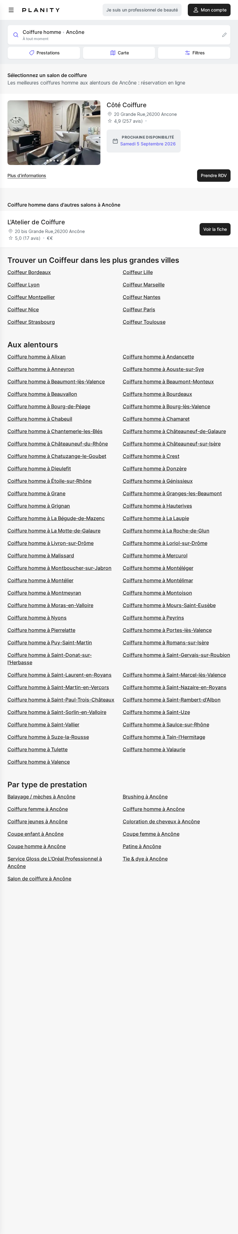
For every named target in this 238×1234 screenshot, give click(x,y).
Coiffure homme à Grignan (38, 506)
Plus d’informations (26, 175)
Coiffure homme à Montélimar (158, 580)
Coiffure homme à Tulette (37, 749)
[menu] (11, 10)
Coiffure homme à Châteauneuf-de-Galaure (174, 431)
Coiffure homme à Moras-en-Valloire (50, 605)
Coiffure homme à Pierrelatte (41, 630)
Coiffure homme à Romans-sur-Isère (166, 642)
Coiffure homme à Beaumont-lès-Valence (56, 381)
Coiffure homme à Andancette (158, 357)
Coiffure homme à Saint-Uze (156, 712)
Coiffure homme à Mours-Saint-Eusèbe (169, 605)
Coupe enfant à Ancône (35, 834)
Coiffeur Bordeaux (29, 272)
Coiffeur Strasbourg (31, 322)
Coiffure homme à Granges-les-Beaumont (172, 493)
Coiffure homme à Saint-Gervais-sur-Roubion (176, 655)
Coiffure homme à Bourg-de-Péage (48, 406)
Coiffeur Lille (138, 272)
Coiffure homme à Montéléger (158, 568)
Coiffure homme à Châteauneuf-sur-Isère (172, 444)
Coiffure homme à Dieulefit (39, 468)
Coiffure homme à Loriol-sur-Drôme (165, 543)
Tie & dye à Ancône (145, 859)
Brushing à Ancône (145, 796)
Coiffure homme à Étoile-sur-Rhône (49, 481)
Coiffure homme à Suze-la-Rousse (48, 737)
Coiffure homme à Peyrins (153, 618)
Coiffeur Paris (139, 309)
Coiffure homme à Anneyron (40, 369)
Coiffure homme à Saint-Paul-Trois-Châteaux (60, 700)
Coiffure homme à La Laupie (156, 518)
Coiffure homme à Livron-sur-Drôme (50, 543)
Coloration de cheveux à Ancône (161, 821)
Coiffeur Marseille (144, 284)
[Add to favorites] (93, 108)
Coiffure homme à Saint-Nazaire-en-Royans (175, 687)
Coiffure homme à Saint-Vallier (43, 724)
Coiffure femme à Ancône (37, 809)
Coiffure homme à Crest (151, 456)
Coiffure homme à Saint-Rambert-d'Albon (172, 700)
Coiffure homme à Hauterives (157, 506)
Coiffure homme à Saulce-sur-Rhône (166, 724)
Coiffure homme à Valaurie (154, 749)
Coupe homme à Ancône (36, 846)
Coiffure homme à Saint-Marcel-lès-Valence (174, 675)
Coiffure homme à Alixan (36, 357)
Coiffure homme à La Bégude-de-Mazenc (56, 518)
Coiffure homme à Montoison (157, 593)
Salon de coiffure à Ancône (39, 878)
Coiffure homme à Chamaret (156, 419)
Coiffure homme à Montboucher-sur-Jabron (59, 568)
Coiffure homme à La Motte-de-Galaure (53, 531)
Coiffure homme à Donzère (155, 468)
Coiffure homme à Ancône (154, 809)
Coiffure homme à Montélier (40, 580)
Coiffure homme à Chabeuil (39, 419)
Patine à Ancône (142, 846)
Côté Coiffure (127, 105)
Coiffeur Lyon (23, 284)
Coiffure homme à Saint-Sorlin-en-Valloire (56, 712)
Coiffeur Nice (23, 309)
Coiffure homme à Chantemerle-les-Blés (55, 431)
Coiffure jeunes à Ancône (37, 821)
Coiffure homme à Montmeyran (44, 593)
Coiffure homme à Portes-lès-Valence (167, 630)
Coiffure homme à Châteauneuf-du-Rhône (57, 444)
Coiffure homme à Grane (36, 493)
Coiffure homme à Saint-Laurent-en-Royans (59, 675)
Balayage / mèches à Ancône (41, 796)
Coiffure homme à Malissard (40, 555)
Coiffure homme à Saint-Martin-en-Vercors (58, 687)
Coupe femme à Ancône (151, 834)
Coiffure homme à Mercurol (155, 555)
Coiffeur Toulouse (144, 322)
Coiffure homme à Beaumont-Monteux (168, 381)
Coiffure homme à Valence (38, 762)
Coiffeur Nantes (142, 297)
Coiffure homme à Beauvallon (42, 394)
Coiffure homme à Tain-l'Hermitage (164, 737)
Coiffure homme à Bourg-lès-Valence (166, 406)
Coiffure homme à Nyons (37, 618)
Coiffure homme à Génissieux (158, 481)
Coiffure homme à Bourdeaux (157, 394)
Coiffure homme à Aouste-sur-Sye (163, 369)
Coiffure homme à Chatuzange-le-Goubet (56, 456)
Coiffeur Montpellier (31, 297)
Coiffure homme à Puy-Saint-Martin (49, 642)
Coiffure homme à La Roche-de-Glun (166, 531)
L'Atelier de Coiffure (36, 222)
